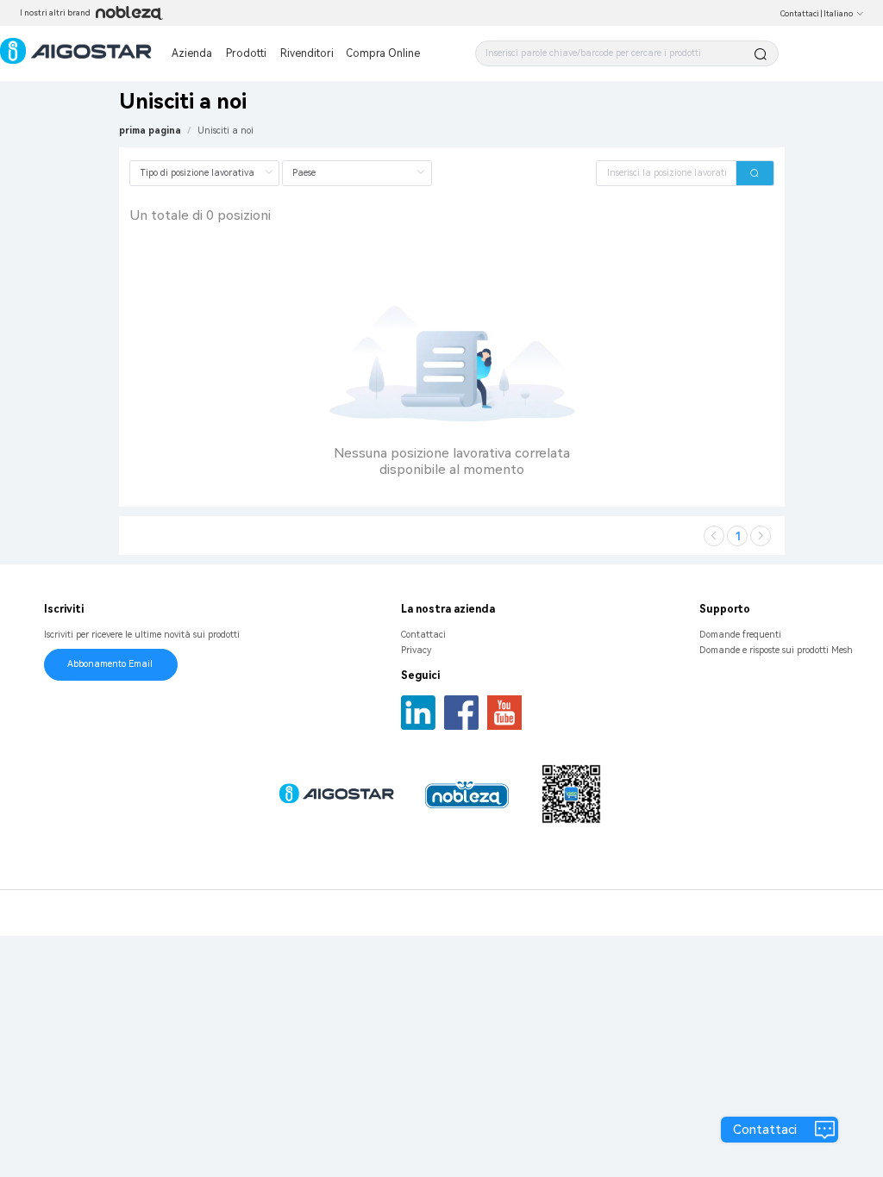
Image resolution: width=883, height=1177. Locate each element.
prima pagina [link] (150, 130)
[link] (225, 130)
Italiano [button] (838, 13)
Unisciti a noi (225, 130)
